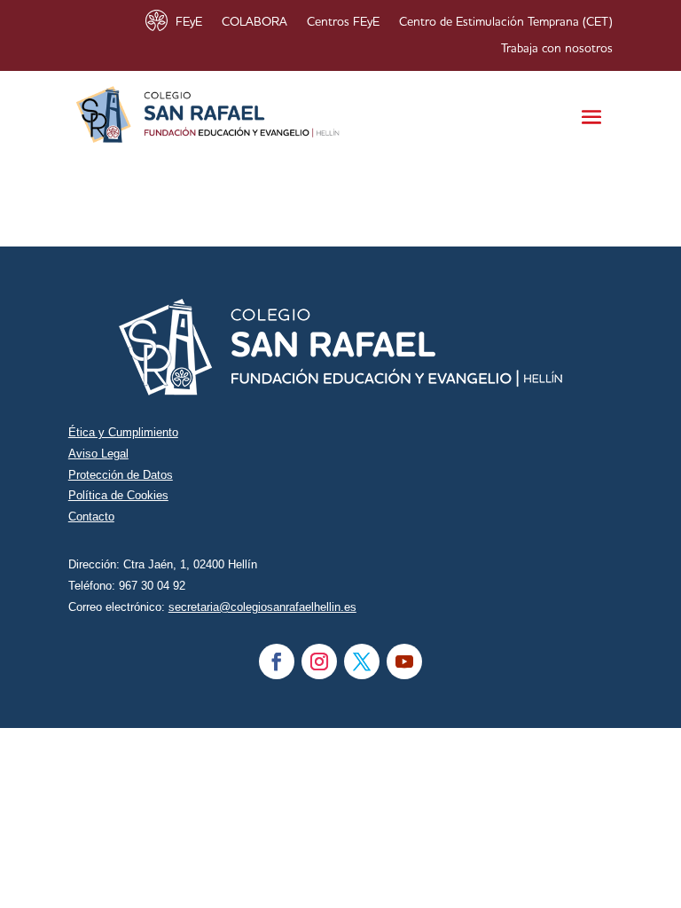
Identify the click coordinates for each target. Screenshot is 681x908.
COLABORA (254, 22)
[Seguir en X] (362, 661)
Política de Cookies (118, 495)
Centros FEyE (343, 22)
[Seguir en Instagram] (319, 661)
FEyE (189, 22)
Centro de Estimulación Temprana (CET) (506, 22)
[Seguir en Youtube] (404, 661)
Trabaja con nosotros (557, 49)
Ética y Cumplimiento (123, 432)
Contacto (91, 516)
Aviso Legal (98, 453)
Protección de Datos (120, 474)
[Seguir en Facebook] (276, 661)
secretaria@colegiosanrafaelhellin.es (262, 607)
